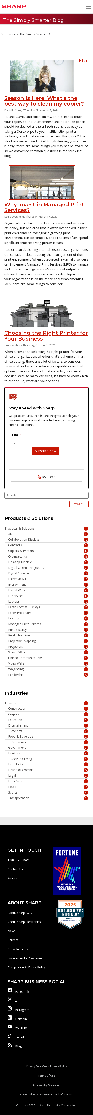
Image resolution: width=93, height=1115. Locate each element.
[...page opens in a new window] (67, 871)
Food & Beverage (47, 736)
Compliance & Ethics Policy (26, 967)
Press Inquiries (18, 949)
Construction (47, 709)
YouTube (21, 1028)
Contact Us (15, 869)
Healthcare (47, 753)
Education (47, 720)
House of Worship (47, 770)
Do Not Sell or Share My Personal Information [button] (46, 1094)
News (12, 931)
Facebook (22, 991)
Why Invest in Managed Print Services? (44, 207)
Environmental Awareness (26, 958)
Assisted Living (49, 759)
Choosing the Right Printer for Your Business (46, 336)
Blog (18, 1046)
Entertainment (47, 725)
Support (13, 878)
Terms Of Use (46, 1076)
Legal (47, 776)
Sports (47, 792)
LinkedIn (21, 1019)
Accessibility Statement (47, 1085)
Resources (7, 34)
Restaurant (49, 742)
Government (47, 748)
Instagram (22, 1010)
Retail (47, 787)
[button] (88, 6)
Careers (13, 940)
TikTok (20, 1037)
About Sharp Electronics (24, 922)
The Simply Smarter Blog (36, 34)
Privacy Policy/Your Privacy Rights (46, 1066)
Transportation (47, 798)
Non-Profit (47, 781)
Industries (46, 703)
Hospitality (47, 764)
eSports (49, 731)
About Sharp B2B (20, 913)
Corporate (47, 714)
